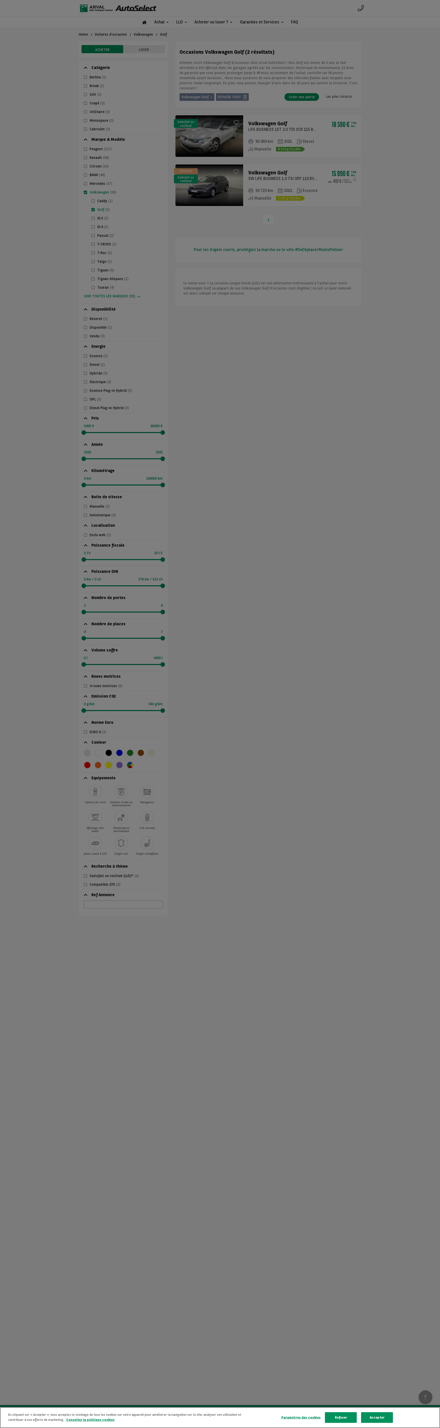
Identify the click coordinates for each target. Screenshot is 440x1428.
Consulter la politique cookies (90, 1419)
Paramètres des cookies (301, 1417)
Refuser (341, 1417)
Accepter (377, 1417)
